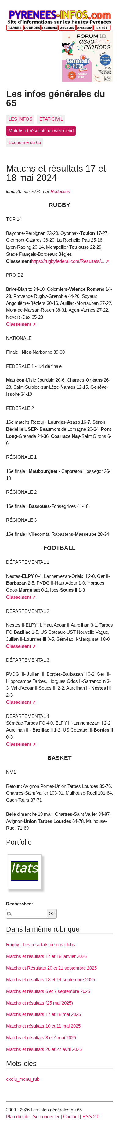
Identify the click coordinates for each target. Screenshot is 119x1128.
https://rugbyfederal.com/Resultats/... (67, 261)
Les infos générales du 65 (55, 98)
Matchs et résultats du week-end (41, 130)
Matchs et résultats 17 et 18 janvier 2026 (46, 956)
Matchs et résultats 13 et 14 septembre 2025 (50, 979)
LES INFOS (20, 119)
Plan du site (17, 1116)
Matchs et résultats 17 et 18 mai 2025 (43, 1014)
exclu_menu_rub (22, 1079)
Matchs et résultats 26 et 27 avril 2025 (44, 1049)
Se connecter (46, 1116)
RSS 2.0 (90, 1116)
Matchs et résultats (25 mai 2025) (39, 1002)
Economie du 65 (25, 142)
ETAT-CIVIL (51, 119)
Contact (71, 1116)
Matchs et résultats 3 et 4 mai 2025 (41, 1037)
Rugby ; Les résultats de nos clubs (40, 944)
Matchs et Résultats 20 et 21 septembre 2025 (51, 967)
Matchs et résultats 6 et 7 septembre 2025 (48, 991)
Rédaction (60, 191)
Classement (18, 324)
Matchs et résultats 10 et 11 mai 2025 (43, 1026)
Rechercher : (20, 903)
